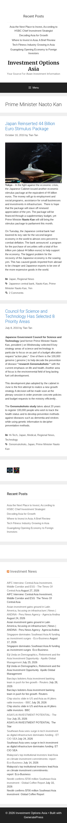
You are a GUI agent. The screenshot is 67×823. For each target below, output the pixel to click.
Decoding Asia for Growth (33, 35)
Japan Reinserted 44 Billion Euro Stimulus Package (30, 126)
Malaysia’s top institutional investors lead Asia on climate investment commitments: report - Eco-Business (32, 758)
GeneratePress (33, 817)
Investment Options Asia (33, 65)
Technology (11, 439)
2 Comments (16, 292)
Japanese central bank (21, 283)
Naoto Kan (42, 283)
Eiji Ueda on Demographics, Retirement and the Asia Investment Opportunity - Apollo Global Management (33, 658)
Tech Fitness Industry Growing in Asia (33, 44)
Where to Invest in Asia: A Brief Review (33, 40)
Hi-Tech (13, 435)
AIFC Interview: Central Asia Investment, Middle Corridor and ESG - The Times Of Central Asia (30, 586)
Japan (12, 279)
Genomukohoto (17, 444)
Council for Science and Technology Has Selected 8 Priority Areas (30, 316)
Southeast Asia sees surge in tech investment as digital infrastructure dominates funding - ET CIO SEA (33, 735)
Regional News (25, 279)
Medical (31, 435)
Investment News (23, 571)
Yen (30, 288)
